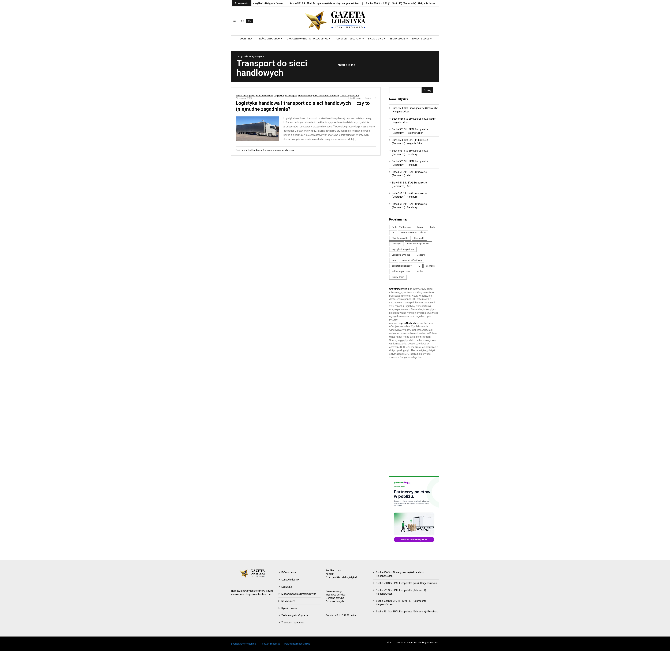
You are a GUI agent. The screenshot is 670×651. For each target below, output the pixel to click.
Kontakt (330, 573)
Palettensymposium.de (297, 643)
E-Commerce (288, 572)
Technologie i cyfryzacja (294, 615)
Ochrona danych (335, 601)
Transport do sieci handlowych (278, 150)
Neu (394, 260)
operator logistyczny (402, 266)
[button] (234, 21)
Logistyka (279, 95)
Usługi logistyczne (349, 95)
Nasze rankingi (334, 591)
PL (419, 266)
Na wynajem (291, 95)
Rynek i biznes (289, 608)
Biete (432, 227)
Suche (419, 271)
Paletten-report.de (270, 643)
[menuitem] (246, 39)
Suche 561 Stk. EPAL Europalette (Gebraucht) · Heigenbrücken (300, 3)
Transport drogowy (307, 95)
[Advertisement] (414, 418)
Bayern (420, 227)
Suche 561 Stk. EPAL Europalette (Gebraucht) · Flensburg (407, 611)
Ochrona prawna (335, 598)
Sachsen (430, 266)
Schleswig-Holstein (401, 271)
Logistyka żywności (401, 255)
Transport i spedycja (328, 95)
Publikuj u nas (333, 570)
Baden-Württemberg (401, 227)
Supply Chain (398, 277)
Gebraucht (419, 238)
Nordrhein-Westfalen (412, 260)
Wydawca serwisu (335, 594)
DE (393, 232)
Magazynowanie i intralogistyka (298, 594)
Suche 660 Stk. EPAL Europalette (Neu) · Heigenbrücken (406, 583)
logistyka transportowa (403, 249)
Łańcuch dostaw (264, 95)
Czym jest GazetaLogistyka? (341, 577)
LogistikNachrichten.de (410, 323)
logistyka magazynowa (418, 243)
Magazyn (421, 255)
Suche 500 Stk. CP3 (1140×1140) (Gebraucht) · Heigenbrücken (377, 3)
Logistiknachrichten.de (243, 643)
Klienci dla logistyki (245, 95)
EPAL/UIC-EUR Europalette (413, 232)
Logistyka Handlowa (251, 150)
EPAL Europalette (400, 238)
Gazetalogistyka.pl (399, 289)
